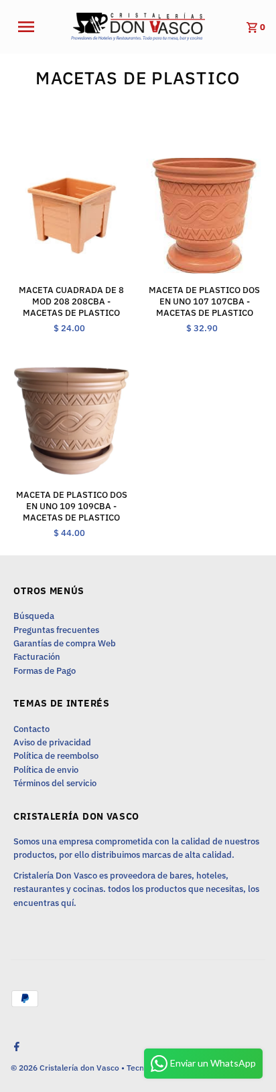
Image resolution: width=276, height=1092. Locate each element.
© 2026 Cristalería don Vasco (66, 1068)
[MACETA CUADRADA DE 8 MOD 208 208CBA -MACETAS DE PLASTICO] (71, 216)
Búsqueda (33, 616)
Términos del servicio (54, 783)
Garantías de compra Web (64, 643)
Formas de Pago (44, 670)
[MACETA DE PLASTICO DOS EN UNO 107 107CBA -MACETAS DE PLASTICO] (204, 216)
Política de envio (45, 770)
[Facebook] (15, 1047)
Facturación (36, 656)
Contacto (31, 729)
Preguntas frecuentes (56, 630)
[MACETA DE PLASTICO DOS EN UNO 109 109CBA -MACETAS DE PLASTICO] (71, 420)
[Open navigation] (34, 26)
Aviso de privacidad (52, 742)
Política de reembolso (55, 755)
